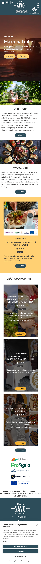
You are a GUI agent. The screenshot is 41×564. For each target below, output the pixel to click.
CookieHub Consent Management (23, 561)
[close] (37, 524)
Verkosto (10, 56)
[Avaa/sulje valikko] (38, 5)
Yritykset (20, 135)
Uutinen (20, 252)
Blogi (23, 309)
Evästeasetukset (20, 556)
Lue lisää (20, 192)
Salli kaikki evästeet (20, 546)
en (12, 3)
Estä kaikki (20, 551)
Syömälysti (22, 56)
